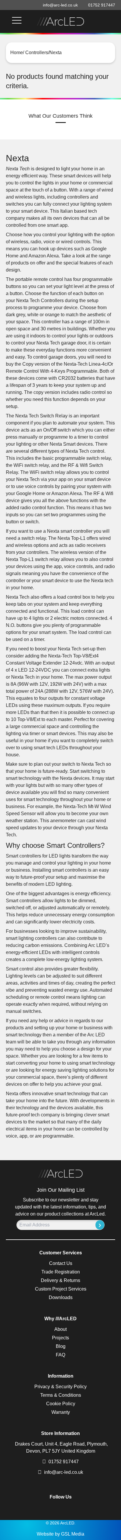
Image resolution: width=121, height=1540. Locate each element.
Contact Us (60, 1263)
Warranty (60, 1412)
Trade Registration (60, 1271)
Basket (106, 21)
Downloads (61, 1297)
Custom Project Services (60, 1288)
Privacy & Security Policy (60, 1386)
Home (16, 52)
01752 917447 (63, 1461)
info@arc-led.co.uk (63, 1472)
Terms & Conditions (60, 1395)
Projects (60, 1337)
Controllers (36, 52)
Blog (60, 1346)
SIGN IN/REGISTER (113, 21)
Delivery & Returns (60, 1280)
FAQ (60, 1354)
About (60, 1329)
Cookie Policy (60, 1403)
